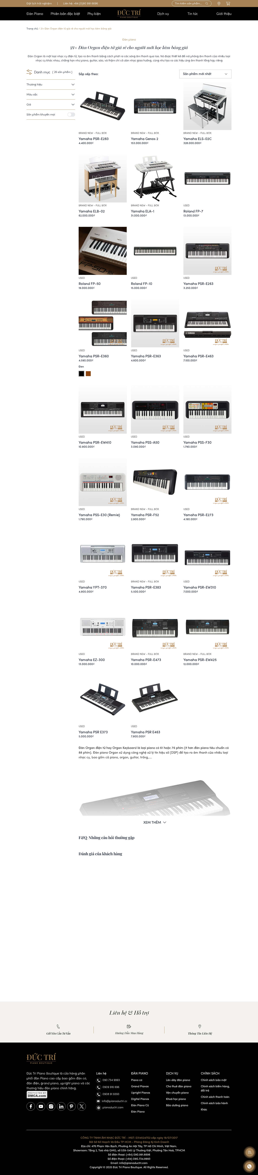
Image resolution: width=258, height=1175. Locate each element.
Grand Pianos (140, 1086)
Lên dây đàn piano (178, 1080)
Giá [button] (29, 104)
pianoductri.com (112, 1107)
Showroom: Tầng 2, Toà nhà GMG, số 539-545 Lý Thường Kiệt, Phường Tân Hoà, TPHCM (129, 1150)
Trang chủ (32, 28)
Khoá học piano (176, 1099)
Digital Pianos (140, 1099)
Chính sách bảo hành (214, 1103)
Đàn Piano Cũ (140, 1105)
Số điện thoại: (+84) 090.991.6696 (129, 1154)
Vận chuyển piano (177, 1092)
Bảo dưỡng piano (177, 1105)
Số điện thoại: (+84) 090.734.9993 (129, 1159)
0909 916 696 (110, 1087)
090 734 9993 (111, 1080)
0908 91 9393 (110, 1094)
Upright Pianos (140, 1092)
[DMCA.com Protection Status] (59, 1095)
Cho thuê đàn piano (178, 1086)
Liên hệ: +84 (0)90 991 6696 (80, 3)
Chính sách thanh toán (215, 1097)
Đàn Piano (138, 1111)
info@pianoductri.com (114, 1101)
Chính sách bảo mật (213, 1080)
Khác (204, 1109)
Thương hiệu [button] (34, 84)
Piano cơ (136, 1080)
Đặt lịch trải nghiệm (39, 3)
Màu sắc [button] (32, 94)
